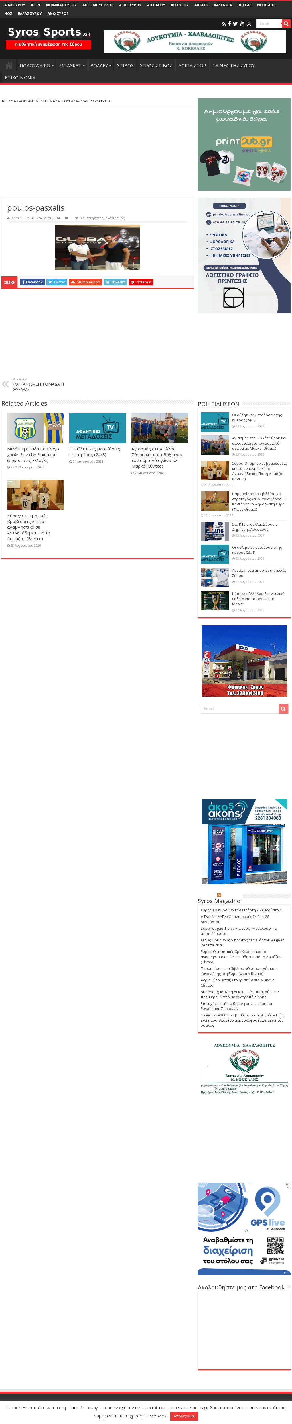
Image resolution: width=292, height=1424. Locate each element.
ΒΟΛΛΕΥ (99, 66)
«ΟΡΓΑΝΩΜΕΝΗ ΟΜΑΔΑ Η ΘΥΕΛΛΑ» (49, 101)
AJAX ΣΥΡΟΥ (14, 5)
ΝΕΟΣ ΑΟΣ (266, 5)
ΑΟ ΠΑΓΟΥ (156, 5)
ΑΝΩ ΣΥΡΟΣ (58, 13)
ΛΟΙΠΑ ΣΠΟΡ (192, 66)
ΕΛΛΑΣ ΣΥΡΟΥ (30, 13)
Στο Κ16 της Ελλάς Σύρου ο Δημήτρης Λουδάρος (255, 527)
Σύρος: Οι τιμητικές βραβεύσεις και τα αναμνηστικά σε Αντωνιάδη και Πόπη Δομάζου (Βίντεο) (28, 527)
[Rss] (223, 24)
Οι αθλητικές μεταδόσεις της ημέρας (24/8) (94, 451)
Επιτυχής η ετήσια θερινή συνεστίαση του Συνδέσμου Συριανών (237, 1006)
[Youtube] (242, 24)
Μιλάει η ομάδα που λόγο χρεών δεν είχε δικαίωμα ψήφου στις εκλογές (33, 454)
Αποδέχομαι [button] (184, 1416)
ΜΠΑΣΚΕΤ (70, 66)
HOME (8, 65)
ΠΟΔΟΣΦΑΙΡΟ (35, 66)
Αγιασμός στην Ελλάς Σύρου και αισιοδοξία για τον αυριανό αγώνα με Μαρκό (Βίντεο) (156, 457)
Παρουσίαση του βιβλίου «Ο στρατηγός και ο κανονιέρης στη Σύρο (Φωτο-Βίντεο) (240, 971)
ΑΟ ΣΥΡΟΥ (180, 5)
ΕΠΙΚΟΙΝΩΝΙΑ (20, 78)
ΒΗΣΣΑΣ (245, 5)
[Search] (286, 23)
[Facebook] (229, 24)
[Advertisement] (97, 151)
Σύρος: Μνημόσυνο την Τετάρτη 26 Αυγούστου (241, 910)
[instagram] (249, 24)
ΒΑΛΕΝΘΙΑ (223, 5)
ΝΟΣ (8, 13)
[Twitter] (235, 24)
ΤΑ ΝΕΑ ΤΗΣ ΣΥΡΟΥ (233, 66)
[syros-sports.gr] (48, 36)
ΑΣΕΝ (35, 5)
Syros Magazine (219, 901)
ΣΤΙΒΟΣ (125, 66)
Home (10, 101)
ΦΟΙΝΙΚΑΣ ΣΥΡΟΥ (61, 5)
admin (17, 218)
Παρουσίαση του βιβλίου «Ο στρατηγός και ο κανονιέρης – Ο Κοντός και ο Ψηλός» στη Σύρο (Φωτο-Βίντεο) (259, 501)
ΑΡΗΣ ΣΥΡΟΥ (130, 5)
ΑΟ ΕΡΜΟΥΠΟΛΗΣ (97, 5)
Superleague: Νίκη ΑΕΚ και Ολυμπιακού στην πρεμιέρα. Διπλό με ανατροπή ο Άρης (240, 994)
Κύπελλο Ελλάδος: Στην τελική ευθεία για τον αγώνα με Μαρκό (258, 598)
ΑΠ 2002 (201, 5)
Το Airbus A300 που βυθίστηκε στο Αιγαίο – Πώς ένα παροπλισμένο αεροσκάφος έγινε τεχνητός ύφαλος (242, 1020)
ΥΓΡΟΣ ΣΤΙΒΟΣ (156, 66)
